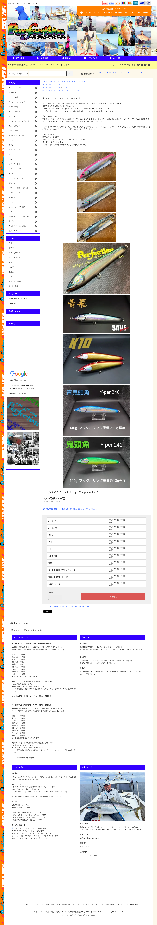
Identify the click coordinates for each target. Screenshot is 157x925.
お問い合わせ (92, 58)
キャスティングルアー (57, 81)
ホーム (44, 81)
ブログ (115, 65)
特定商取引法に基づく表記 (80, 606)
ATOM (135, 904)
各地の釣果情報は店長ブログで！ (22, 65)
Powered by (66, 916)
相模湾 (11, 267)
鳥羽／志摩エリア (15, 253)
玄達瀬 (11, 272)
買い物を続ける (91, 509)
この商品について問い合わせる (73, 509)
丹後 (10, 277)
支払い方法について (26, 904)
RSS (130, 904)
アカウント (20, 58)
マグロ (64, 87)
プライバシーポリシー (90, 904)
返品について (65, 606)
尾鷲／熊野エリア (15, 257)
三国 (10, 243)
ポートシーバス (136, 72)
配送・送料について (42, 904)
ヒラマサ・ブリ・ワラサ (71, 90)
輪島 (10, 262)
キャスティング (112, 72)
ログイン (68, 58)
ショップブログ (121, 904)
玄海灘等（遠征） (15, 281)
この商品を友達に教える (51, 509)
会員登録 (44, 58)
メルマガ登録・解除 (127, 65)
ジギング (102, 72)
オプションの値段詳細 (50, 606)
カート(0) (116, 58)
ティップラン (124, 72)
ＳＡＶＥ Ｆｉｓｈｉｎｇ (76, 81)
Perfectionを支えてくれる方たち (20, 299)
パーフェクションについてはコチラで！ (55, 65)
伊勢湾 (11, 248)
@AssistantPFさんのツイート (19, 393)
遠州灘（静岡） (14, 286)
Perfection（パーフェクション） (20, 303)
